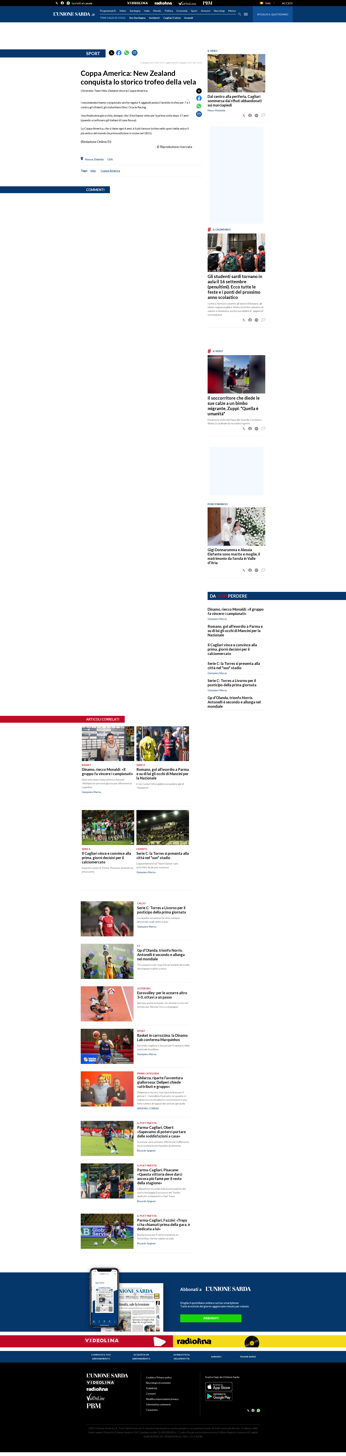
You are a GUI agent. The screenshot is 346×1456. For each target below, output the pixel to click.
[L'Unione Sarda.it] (74, 14)
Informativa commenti (158, 1404)
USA (110, 159)
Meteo (232, 10)
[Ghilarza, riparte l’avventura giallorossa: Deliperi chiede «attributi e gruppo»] (107, 1088)
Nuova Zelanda (94, 159)
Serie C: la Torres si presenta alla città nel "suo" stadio (234, 665)
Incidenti (154, 17)
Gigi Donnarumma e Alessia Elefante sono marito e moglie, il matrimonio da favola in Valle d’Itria (234, 556)
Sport (194, 10)
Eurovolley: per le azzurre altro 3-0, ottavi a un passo (162, 995)
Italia (147, 10)
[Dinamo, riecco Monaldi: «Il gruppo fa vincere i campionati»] (108, 743)
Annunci (205, 10)
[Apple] (232, 1386)
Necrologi (219, 10)
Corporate (152, 1409)
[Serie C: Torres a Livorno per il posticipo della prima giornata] (107, 918)
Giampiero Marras (217, 618)
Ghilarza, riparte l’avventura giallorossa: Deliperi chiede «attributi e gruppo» (160, 1082)
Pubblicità (151, 1388)
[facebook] (62, 3)
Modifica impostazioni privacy (162, 1399)
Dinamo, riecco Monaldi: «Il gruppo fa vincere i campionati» (236, 611)
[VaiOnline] (187, 3)
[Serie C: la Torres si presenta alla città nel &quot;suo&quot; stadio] (162, 827)
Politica (169, 10)
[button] (111, 52)
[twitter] (56, 3)
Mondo (157, 10)
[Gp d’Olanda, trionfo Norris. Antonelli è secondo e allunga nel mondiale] (107, 961)
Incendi (188, 17)
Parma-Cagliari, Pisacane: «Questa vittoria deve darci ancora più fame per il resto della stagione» (159, 1176)
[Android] (232, 1396)
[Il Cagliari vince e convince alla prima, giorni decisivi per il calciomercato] (108, 827)
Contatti (151, 1393)
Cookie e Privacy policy (159, 1377)
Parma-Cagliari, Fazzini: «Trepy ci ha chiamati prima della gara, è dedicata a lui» (163, 1224)
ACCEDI (287, 3)
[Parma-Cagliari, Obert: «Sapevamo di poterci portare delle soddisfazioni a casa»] (107, 1138)
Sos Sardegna (137, 17)
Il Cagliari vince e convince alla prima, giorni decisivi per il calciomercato (232, 649)
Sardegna (135, 10)
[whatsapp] (68, 3)
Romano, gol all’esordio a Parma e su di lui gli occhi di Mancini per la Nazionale (235, 630)
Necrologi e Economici (158, 1382)
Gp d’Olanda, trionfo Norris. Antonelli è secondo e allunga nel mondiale (234, 701)
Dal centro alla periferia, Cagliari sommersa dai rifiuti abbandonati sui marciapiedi (235, 100)
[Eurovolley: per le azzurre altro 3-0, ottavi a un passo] (107, 1003)
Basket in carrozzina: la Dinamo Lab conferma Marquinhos (162, 1037)
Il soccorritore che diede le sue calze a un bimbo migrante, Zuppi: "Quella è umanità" (234, 405)
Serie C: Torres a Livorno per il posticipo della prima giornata (232, 682)
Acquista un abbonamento (141, 1356)
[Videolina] (137, 3)
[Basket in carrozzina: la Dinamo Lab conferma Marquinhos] (107, 1046)
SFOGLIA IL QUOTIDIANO (272, 14)
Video (122, 10)
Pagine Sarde (248, 1356)
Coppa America (110, 170)
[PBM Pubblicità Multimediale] (207, 3)
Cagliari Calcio (172, 17)
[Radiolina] (163, 3)
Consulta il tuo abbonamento (101, 1356)
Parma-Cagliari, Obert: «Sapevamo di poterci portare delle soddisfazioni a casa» (161, 1131)
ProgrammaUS (108, 10)
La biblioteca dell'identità (181, 1356)
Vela (93, 170)
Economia (182, 10)
